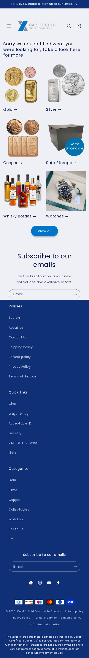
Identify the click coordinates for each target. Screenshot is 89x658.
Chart (13, 404)
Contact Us (18, 337)
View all (44, 231)
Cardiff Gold (25, 611)
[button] (8, 26)
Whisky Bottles (17, 216)
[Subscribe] (75, 294)
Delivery (15, 433)
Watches (55, 216)
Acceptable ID (20, 423)
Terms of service (45, 617)
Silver (51, 109)
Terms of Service (23, 376)
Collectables (19, 509)
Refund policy (20, 357)
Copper (10, 162)
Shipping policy (71, 617)
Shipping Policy (21, 347)
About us (16, 327)
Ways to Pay (19, 413)
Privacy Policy (20, 366)
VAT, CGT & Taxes (23, 443)
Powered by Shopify (48, 611)
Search (14, 317)
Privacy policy (21, 617)
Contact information (46, 624)
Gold (8, 109)
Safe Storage (59, 162)
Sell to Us (16, 529)
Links (12, 453)
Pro (11, 539)
